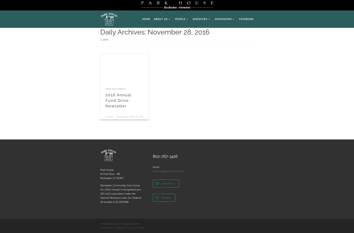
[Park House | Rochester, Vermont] (109, 18)
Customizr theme (138, 228)
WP (112, 228)
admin (111, 117)
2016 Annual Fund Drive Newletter (119, 100)
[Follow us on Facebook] (252, 225)
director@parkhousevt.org (168, 171)
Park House (113, 224)
